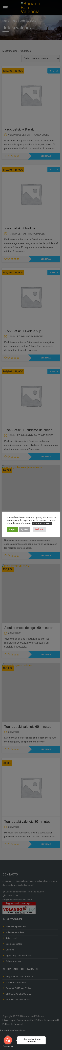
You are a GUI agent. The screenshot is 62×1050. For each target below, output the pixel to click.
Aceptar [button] (12, 529)
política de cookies (42, 523)
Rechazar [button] (39, 529)
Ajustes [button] (24, 529)
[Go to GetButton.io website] (8, 1047)
